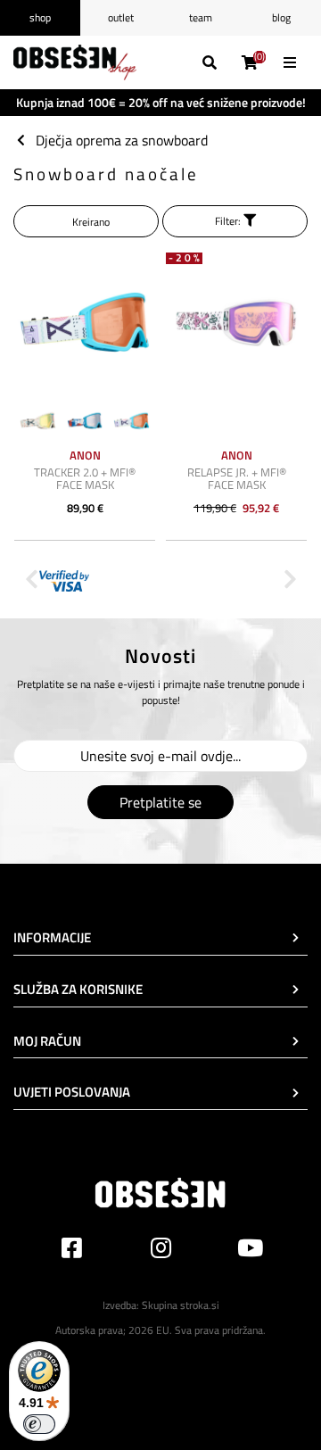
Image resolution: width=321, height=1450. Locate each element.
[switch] (39, 1424)
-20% (185, 258)
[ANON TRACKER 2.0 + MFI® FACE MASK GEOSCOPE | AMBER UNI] (84, 322)
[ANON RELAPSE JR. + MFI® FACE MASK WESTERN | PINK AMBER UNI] (236, 322)
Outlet (121, 17)
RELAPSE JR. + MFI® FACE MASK (236, 478)
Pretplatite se (160, 802)
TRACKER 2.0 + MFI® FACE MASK (85, 478)
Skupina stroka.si (180, 1305)
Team (200, 17)
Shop (40, 17)
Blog (281, 17)
